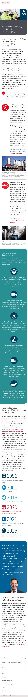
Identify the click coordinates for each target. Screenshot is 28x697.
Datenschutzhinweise (7, 680)
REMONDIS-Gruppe (6, 691)
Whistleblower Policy (7, 684)
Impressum (4, 677)
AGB (3, 673)
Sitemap (3, 687)
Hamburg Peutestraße (16, 153)
